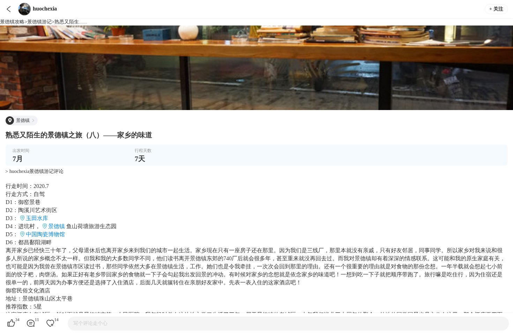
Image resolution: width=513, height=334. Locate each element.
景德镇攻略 (12, 21)
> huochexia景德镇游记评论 (34, 171)
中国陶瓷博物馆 (45, 234)
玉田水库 (37, 218)
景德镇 (56, 226)
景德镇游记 (39, 21)
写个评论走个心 (90, 323)
